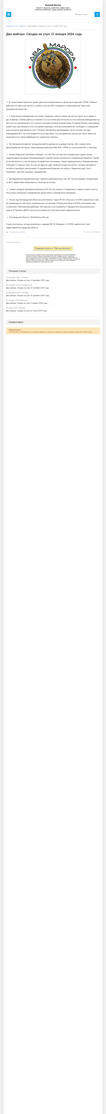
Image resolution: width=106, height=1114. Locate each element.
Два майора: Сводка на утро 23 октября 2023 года (27, 288)
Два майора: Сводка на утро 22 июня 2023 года (26, 311)
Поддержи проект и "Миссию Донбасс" (53, 248)
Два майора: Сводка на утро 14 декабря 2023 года (27, 280)
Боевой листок (12, 26)
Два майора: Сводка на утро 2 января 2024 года (26, 303)
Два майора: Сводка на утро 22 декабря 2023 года (27, 295)
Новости (23, 26)
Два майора (20, 232)
